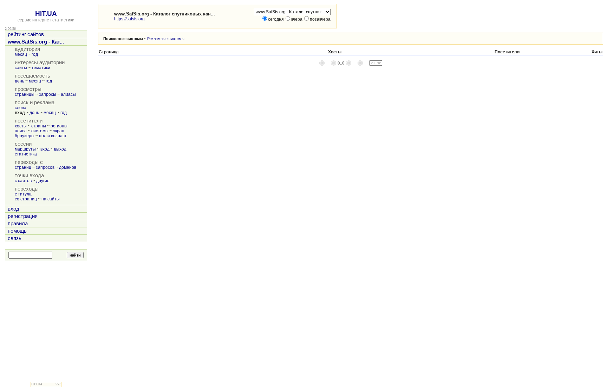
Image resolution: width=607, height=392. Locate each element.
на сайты (50, 199)
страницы (24, 94)
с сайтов (23, 180)
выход (60, 149)
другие (43, 180)
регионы (59, 126)
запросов (45, 167)
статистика (26, 154)
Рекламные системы (165, 38)
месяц (21, 54)
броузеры (24, 135)
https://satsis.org (129, 18)
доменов (67, 167)
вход (45, 149)
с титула (23, 194)
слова (20, 107)
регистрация (23, 216)
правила (18, 223)
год (35, 54)
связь (14, 238)
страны (38, 126)
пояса (21, 130)
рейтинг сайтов (26, 34)
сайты (21, 67)
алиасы (68, 94)
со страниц (26, 199)
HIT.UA (46, 13)
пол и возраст (53, 135)
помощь (17, 231)
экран (58, 130)
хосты (21, 126)
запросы (47, 94)
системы (39, 130)
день (19, 81)
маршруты (25, 149)
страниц (23, 167)
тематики (41, 67)
